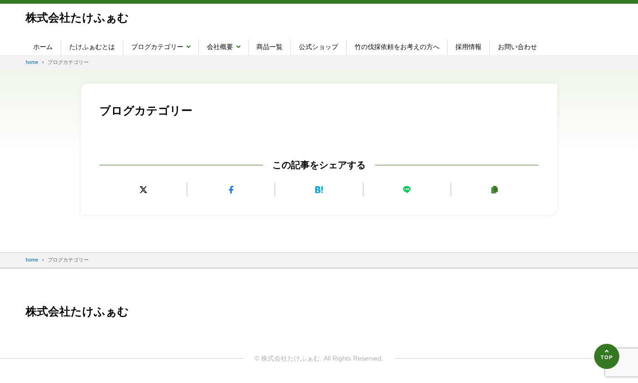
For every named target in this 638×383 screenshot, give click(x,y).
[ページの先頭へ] (606, 356)
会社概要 (220, 46)
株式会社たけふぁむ (77, 17)
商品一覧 (269, 46)
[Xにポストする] (143, 189)
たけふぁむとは (92, 46)
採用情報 (468, 46)
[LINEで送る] (407, 189)
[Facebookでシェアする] (231, 189)
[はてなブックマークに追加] (318, 189)
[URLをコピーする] (495, 189)
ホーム (43, 46)
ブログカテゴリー (157, 46)
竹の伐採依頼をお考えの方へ (397, 46)
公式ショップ (318, 46)
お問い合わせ (517, 46)
